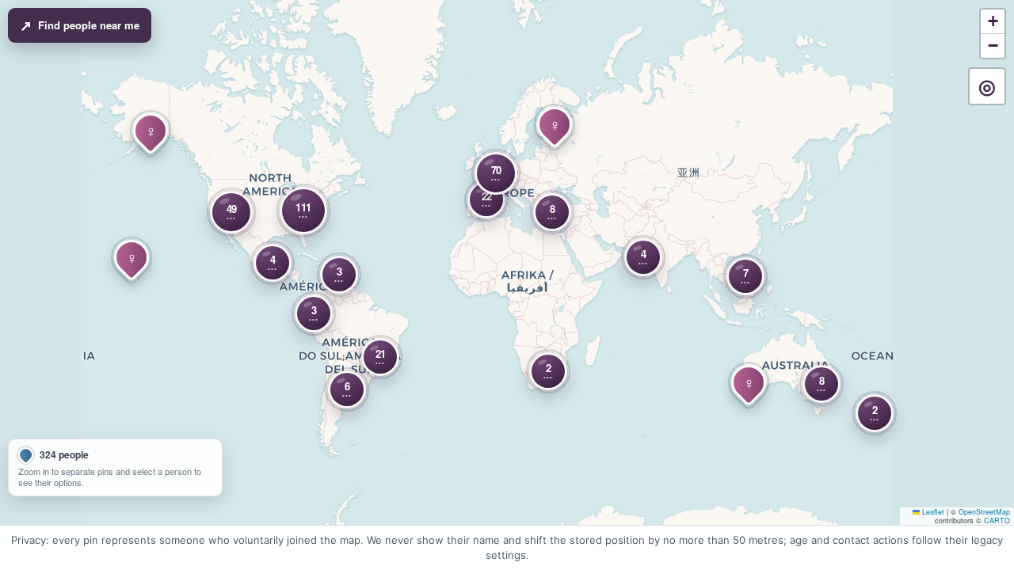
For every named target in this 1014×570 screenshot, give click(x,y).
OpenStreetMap (984, 512)
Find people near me (79, 25)
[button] (231, 212)
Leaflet (932, 512)
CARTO (997, 520)
